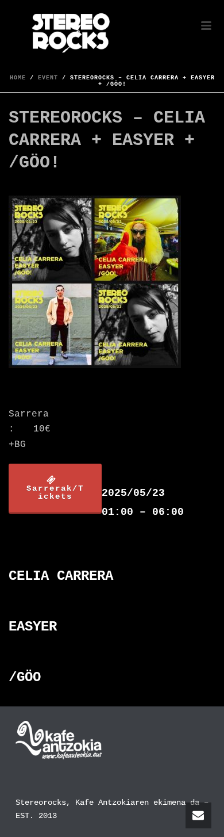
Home (18, 78)
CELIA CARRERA (61, 576)
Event (48, 78)
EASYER (33, 627)
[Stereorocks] (5, 26)
